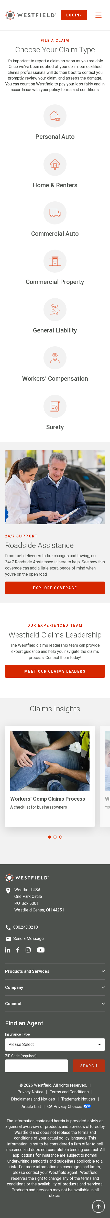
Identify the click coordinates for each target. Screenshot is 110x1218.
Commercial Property (55, 282)
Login (73, 15)
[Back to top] (98, 1206)
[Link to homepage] (30, 15)
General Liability (55, 330)
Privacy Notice (30, 1091)
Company (14, 987)
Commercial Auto (55, 233)
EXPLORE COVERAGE (55, 588)
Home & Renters (55, 185)
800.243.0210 (25, 927)
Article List (31, 1106)
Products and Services (27, 971)
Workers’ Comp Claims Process (47, 799)
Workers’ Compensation (55, 378)
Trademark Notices (78, 1099)
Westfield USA (27, 889)
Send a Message (28, 938)
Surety (55, 427)
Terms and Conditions (69, 1091)
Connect (13, 1003)
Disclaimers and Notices (33, 1099)
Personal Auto (55, 136)
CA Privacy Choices (64, 1106)
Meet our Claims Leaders (54, 671)
